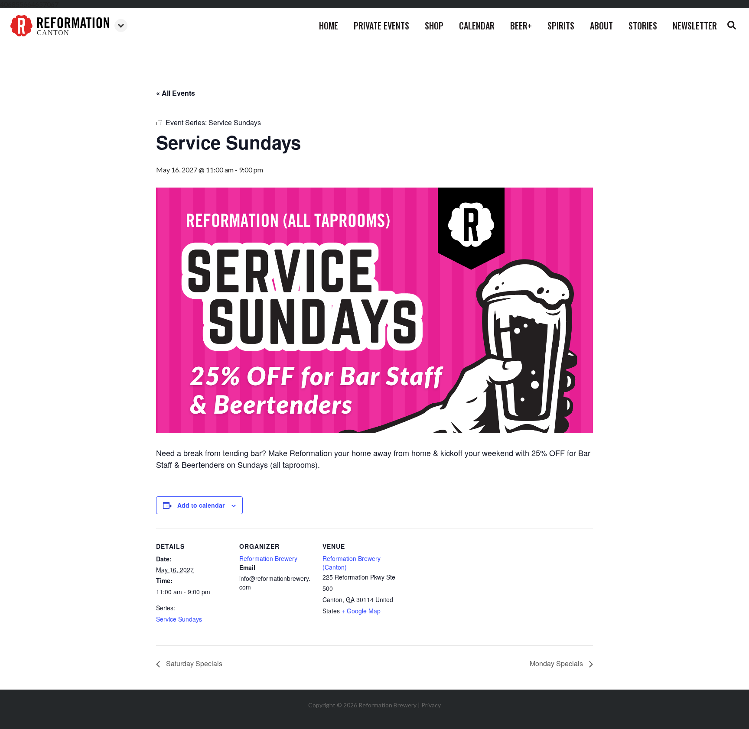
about (601, 25)
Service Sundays (179, 619)
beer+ (521, 25)
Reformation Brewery (268, 558)
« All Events (175, 93)
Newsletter (695, 25)
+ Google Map (361, 610)
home (328, 25)
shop (434, 25)
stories (643, 25)
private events (381, 25)
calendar (477, 25)
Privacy (431, 705)
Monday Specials (557, 663)
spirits (560, 25)
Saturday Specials (193, 663)
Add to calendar (201, 505)
